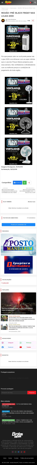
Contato (16, 458)
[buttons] (13, 452)
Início (4, 458)
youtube (29, 347)
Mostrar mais (31, 201)
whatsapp (28, 342)
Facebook (18, 182)
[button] (31, 2)
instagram (10, 342)
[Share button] (29, 183)
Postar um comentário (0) (18, 224)
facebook (10, 347)
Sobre (10, 458)
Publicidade (13, 8)
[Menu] (2, 2)
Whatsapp (25, 183)
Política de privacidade (27, 458)
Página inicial (4, 8)
